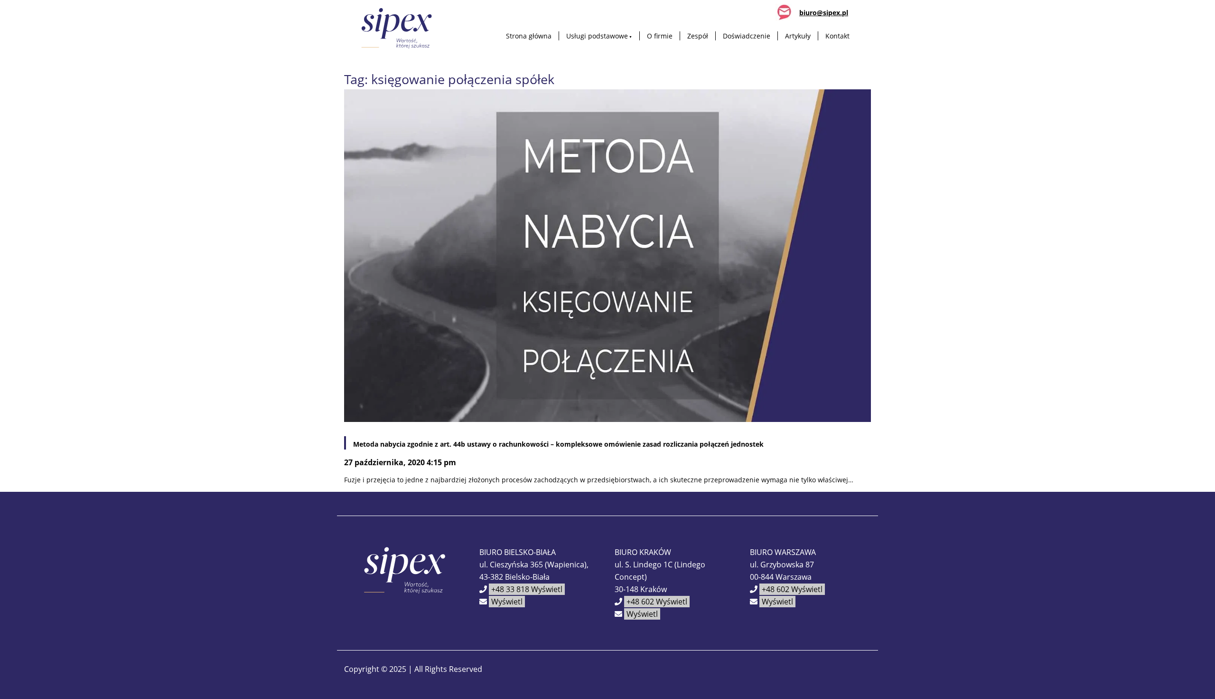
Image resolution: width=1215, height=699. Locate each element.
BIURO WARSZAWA (783, 552)
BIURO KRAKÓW (643, 552)
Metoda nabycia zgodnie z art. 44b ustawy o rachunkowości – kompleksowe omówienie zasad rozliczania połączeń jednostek (558, 444)
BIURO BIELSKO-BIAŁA (517, 552)
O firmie (660, 35)
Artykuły (798, 35)
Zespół (697, 35)
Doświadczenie (746, 35)
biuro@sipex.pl (823, 12)
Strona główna (528, 35)
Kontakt (837, 35)
